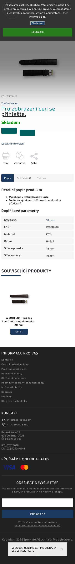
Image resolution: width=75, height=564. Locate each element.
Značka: (9, 103)
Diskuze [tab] (41, 178)
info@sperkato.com (19, 419)
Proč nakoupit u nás (14, 368)
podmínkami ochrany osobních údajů (37, 525)
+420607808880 (18, 424)
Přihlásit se (37, 513)
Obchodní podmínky (13, 378)
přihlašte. (13, 114)
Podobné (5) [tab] (24, 178)
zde (43, 16)
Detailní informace (12, 143)
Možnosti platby (11, 387)
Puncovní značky (11, 373)
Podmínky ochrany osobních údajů (22, 382)
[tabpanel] (19, 312)
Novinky (6, 396)
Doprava (6, 391)
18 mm (50, 220)
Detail (18, 331)
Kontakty (7, 359)
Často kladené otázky (15, 364)
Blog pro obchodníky (14, 400)
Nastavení (37, 23)
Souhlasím (38, 32)
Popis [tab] (7, 178)
